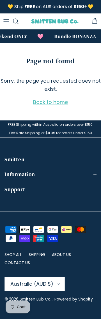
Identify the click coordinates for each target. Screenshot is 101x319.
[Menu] (6, 21)
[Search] (18, 21)
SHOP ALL (13, 254)
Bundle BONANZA (75, 36)
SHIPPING (37, 254)
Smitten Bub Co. (36, 299)
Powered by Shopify (73, 299)
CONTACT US (17, 263)
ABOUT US (61, 254)
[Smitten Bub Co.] (55, 21)
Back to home (50, 102)
